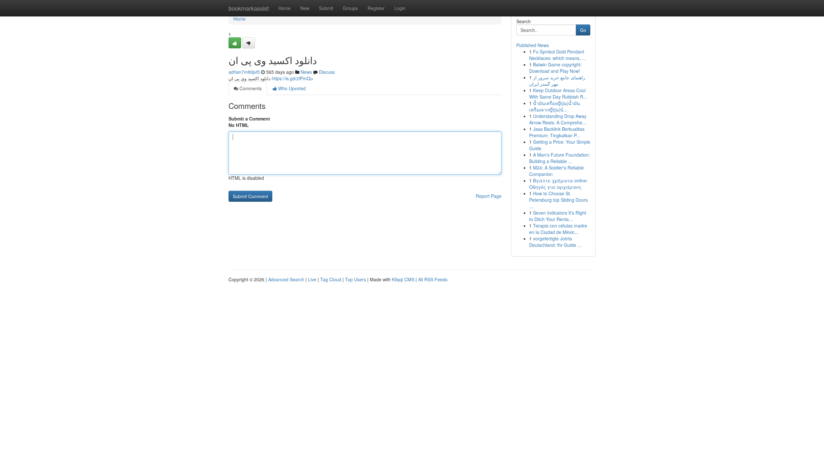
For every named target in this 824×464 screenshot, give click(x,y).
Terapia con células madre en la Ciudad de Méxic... (558, 228)
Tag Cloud (330, 279)
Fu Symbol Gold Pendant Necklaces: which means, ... (557, 54)
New (304, 8)
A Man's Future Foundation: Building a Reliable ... (559, 157)
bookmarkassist (249, 8)
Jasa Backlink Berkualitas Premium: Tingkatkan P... (557, 132)
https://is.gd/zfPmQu (292, 78)
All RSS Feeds (432, 279)
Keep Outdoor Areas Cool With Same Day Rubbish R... (558, 93)
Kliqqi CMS (403, 279)
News (306, 72)
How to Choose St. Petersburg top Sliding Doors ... (558, 199)
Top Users (355, 279)
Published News (532, 45)
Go (583, 30)
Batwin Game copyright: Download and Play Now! (555, 67)
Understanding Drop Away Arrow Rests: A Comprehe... (557, 119)
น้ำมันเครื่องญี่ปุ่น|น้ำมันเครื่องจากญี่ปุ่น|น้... (554, 106)
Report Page (488, 196)
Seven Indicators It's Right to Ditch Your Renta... (557, 215)
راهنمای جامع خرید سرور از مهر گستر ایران (557, 80)
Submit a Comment (249, 118)
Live (312, 279)
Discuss (327, 72)
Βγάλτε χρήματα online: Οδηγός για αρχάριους (558, 183)
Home (284, 8)
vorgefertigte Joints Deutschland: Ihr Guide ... (555, 241)
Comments (250, 88)
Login (400, 8)
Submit (326, 8)
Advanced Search (286, 279)
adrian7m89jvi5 (244, 72)
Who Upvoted (291, 88)
